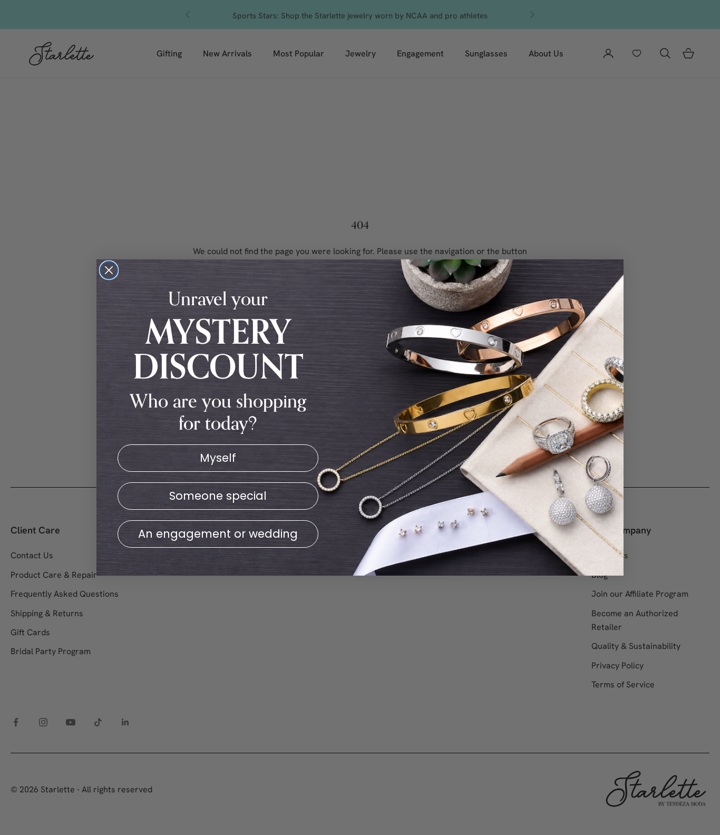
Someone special (218, 495)
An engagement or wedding (218, 533)
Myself (218, 457)
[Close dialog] (109, 270)
